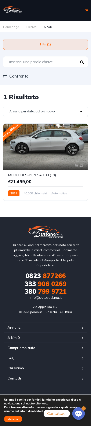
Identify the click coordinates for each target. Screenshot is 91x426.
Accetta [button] (13, 419)
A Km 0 (13, 337)
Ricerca (31, 27)
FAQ (11, 358)
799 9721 (46, 291)
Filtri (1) (45, 44)
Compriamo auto (21, 347)
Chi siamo (15, 368)
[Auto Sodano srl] (12, 9)
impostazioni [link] (60, 411)
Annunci (14, 327)
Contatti (14, 378)
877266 (45, 276)
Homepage (11, 27)
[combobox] (45, 111)
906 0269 (45, 284)
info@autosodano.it (45, 297)
